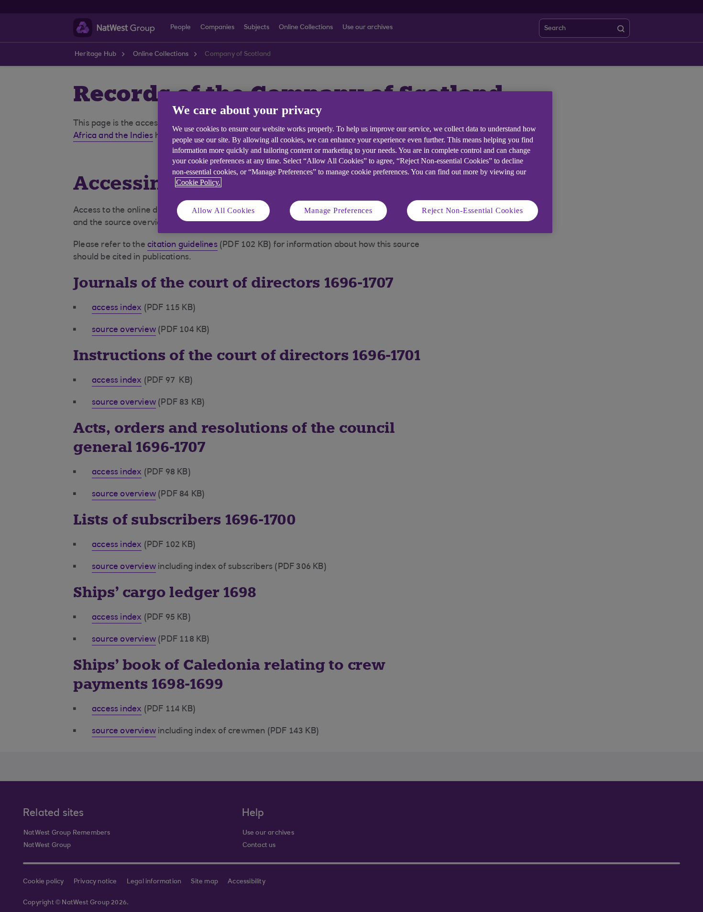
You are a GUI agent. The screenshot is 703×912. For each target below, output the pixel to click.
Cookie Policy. (198, 182)
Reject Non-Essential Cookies (472, 210)
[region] (355, 162)
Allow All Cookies (223, 210)
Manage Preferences (338, 210)
